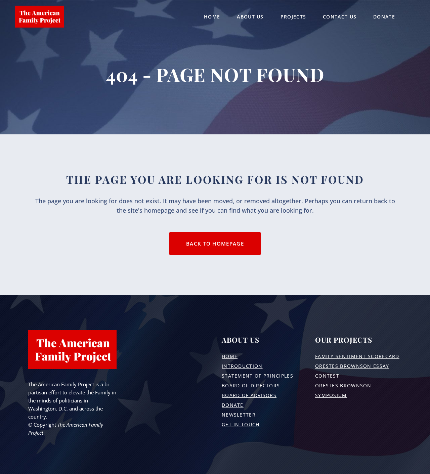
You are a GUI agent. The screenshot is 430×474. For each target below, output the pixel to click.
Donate (233, 405)
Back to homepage (215, 243)
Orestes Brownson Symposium (343, 390)
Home (230, 356)
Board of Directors (251, 385)
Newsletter (239, 415)
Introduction (242, 366)
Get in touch (241, 424)
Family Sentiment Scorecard (357, 356)
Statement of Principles (257, 376)
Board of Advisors (249, 395)
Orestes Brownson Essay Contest (352, 371)
